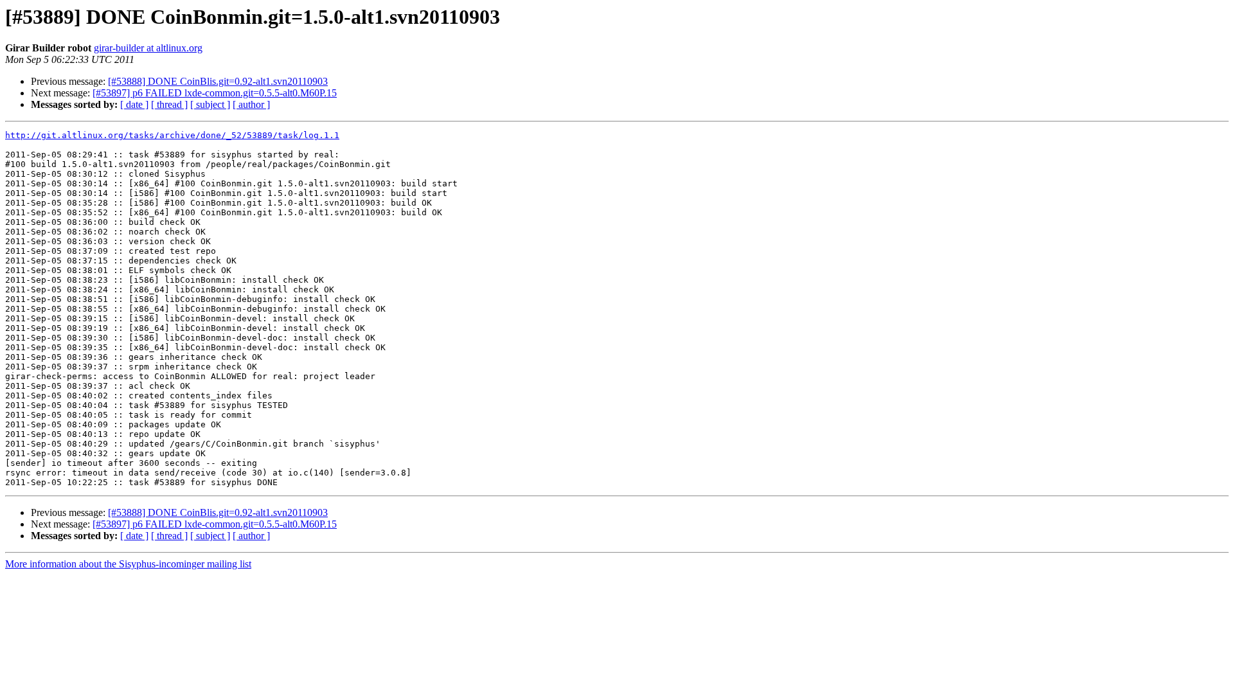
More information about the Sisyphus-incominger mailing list (128, 563)
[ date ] (134, 104)
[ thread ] (169, 104)
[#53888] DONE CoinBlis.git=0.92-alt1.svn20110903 (218, 81)
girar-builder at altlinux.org (148, 47)
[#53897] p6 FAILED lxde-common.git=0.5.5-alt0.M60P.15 (215, 92)
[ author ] (251, 104)
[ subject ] (210, 104)
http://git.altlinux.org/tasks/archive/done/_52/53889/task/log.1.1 (172, 135)
